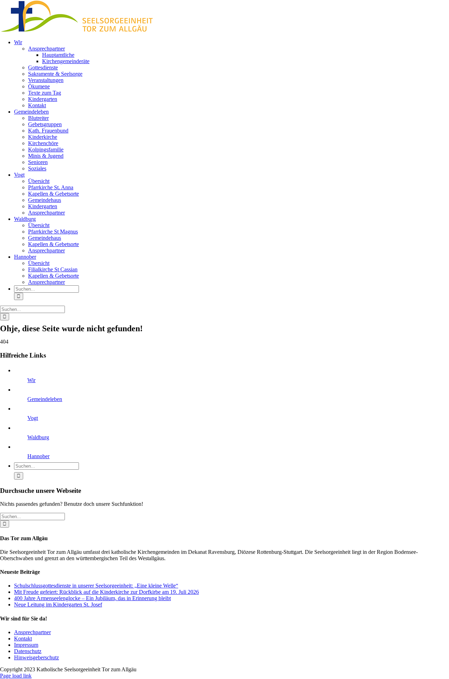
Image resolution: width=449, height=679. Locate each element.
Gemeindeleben (44, 399)
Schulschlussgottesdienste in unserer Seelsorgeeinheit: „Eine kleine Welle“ (96, 586)
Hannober (38, 456)
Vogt (32, 418)
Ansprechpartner (32, 632)
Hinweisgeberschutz (36, 657)
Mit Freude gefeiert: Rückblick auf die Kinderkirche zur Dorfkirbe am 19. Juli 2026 (106, 592)
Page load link (16, 676)
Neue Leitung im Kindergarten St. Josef (58, 604)
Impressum (26, 645)
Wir (31, 380)
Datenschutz (27, 651)
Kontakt (23, 638)
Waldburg (38, 437)
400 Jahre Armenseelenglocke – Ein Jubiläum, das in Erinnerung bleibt (92, 598)
